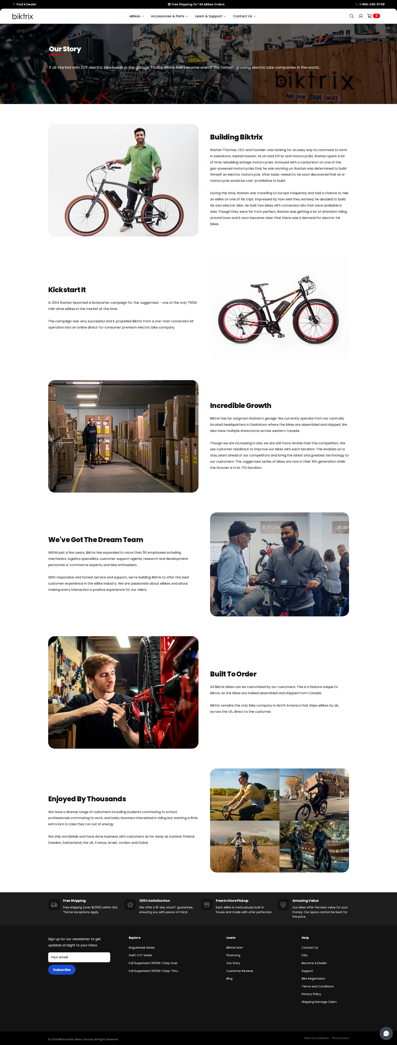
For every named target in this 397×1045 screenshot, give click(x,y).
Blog (229, 978)
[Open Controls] (386, 1033)
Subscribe (62, 969)
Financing (233, 955)
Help (305, 937)
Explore (135, 937)
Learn (231, 937)
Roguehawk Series (142, 948)
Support (307, 971)
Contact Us (310, 948)
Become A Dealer (314, 963)
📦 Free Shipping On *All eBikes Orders (196, 4)
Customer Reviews (239, 971)
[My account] (360, 16)
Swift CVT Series (140, 955)
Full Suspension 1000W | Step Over (153, 963)
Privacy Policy (311, 994)
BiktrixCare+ (234, 948)
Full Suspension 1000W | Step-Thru (153, 971)
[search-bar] (351, 16)
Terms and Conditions (318, 986)
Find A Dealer (26, 4)
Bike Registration (313, 978)
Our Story (233, 963)
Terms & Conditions (316, 1038)
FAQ (304, 955)
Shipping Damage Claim (319, 1002)
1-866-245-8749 (372, 4)
